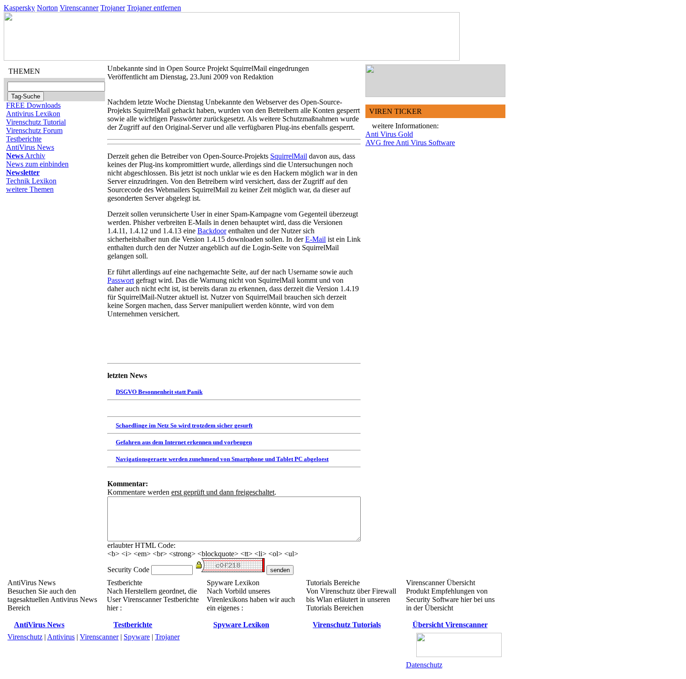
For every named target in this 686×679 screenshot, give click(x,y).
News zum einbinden (37, 164)
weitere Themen (30, 189)
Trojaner (112, 8)
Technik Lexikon (31, 181)
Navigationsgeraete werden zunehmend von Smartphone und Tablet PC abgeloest (222, 458)
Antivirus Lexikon (33, 114)
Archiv (25, 156)
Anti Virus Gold (389, 134)
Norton (47, 8)
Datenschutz (424, 665)
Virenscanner (79, 8)
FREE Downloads (33, 105)
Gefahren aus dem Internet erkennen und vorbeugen (184, 442)
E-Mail (315, 239)
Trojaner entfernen (154, 8)
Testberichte (24, 139)
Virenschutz (24, 637)
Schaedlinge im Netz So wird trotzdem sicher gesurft (184, 425)
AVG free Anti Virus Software (410, 143)
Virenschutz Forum (34, 130)
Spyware (137, 637)
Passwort (120, 280)
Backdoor (211, 231)
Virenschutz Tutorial (36, 122)
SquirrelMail (288, 156)
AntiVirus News (30, 147)
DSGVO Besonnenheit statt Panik (159, 391)
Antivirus (61, 637)
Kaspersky (19, 8)
